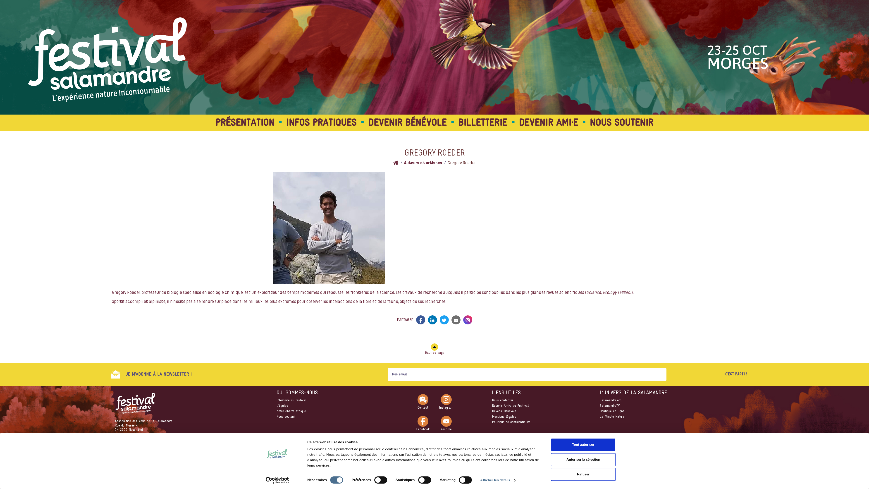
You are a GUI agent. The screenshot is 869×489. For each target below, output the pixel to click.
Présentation (245, 123)
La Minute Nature (612, 417)
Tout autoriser (583, 444)
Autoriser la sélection (583, 459)
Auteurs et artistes (423, 163)
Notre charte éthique (291, 411)
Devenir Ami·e (548, 123)
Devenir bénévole (407, 123)
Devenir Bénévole (504, 411)
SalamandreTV (610, 406)
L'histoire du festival (291, 400)
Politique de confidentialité (511, 422)
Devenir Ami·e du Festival (510, 406)
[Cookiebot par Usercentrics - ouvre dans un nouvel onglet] (277, 480)
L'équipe (282, 406)
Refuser (583, 474)
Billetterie (482, 123)
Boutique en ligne (612, 411)
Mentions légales (504, 417)
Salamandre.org (610, 400)
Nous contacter (502, 400)
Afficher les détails (495, 480)
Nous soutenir (286, 417)
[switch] (380, 480)
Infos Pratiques (321, 123)
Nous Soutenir (622, 123)
